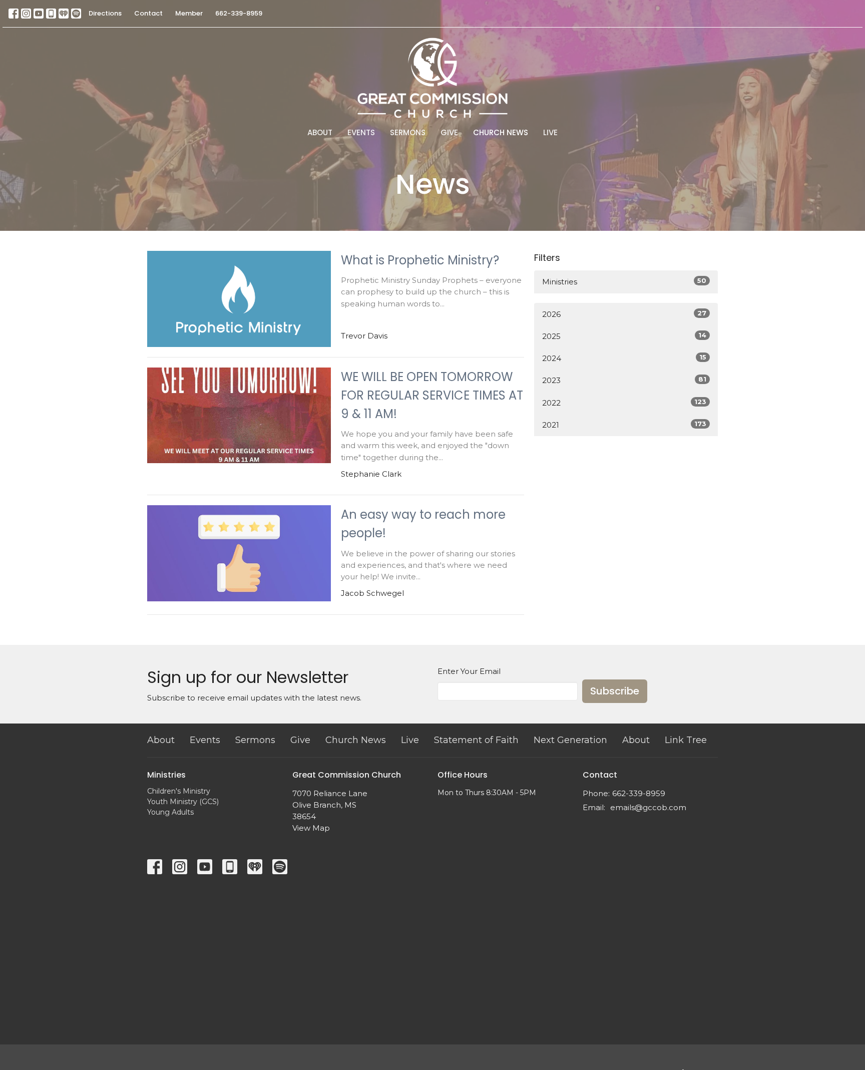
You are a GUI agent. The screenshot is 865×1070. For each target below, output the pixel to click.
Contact (148, 13)
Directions (105, 13)
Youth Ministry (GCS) (183, 801)
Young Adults (170, 812)
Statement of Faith (476, 740)
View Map (311, 828)
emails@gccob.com (648, 807)
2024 (624, 358)
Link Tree (686, 740)
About (319, 132)
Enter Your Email (469, 671)
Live (550, 132)
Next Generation (570, 740)
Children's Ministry (178, 791)
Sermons (407, 132)
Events (361, 132)
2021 (624, 425)
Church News (500, 132)
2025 (624, 336)
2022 (624, 403)
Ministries (624, 281)
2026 (624, 314)
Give (449, 132)
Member (189, 13)
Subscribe (614, 691)
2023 (624, 380)
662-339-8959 (238, 13)
